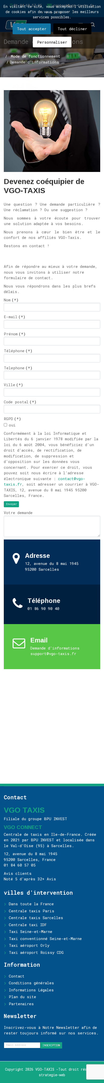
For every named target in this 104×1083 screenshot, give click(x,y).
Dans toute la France (31, 903)
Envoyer (11, 504)
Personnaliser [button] (52, 42)
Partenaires (21, 1003)
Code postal (20, 401)
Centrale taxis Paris (31, 910)
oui (12, 424)
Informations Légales (31, 989)
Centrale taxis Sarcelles (36, 917)
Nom (11, 299)
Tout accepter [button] (31, 28)
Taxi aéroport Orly (29, 945)
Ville (13, 384)
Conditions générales (31, 982)
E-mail (14, 316)
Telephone (18, 367)
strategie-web (52, 1074)
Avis (51, 878)
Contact (16, 976)
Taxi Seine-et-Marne (30, 931)
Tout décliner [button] (72, 28)
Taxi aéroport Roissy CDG (36, 952)
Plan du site (22, 996)
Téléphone (18, 350)
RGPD (12, 418)
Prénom (15, 333)
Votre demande (18, 512)
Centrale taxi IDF (28, 924)
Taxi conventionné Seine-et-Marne (45, 938)
